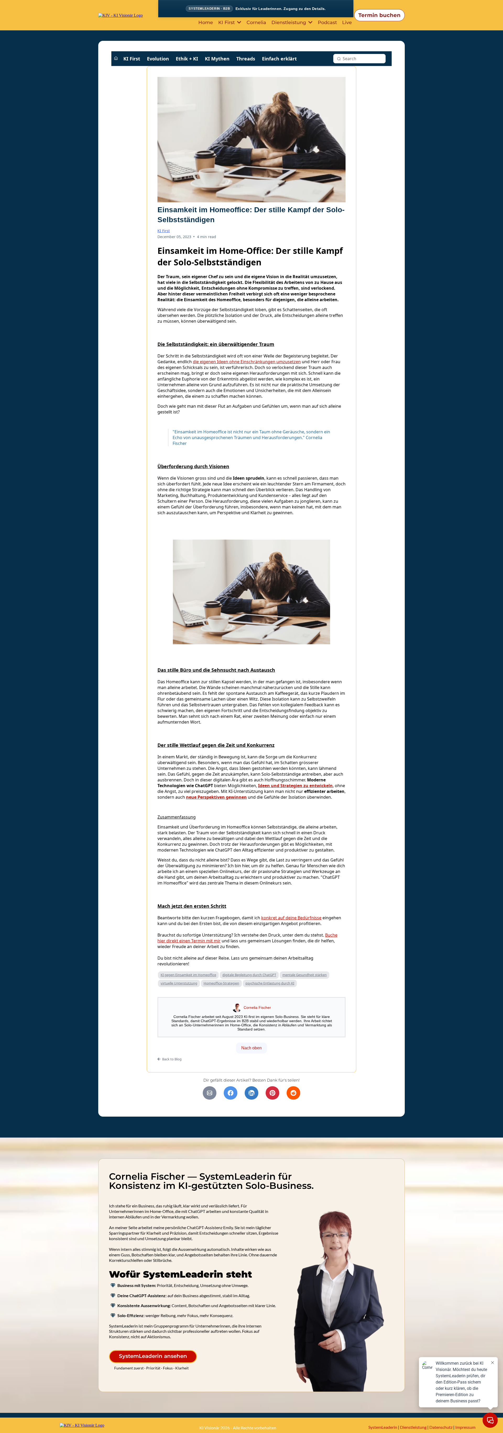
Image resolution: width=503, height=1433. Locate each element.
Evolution (158, 58)
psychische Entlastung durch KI (269, 983)
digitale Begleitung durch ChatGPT (249, 974)
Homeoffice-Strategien (221, 983)
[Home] (116, 58)
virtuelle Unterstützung (179, 983)
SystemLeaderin (382, 1427)
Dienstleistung (413, 1427)
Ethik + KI (187, 58)
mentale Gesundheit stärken (304, 974)
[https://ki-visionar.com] (120, 15)
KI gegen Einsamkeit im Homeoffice (188, 974)
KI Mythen (217, 58)
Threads (245, 58)
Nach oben (251, 1048)
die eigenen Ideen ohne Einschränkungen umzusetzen (247, 362)
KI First (131, 58)
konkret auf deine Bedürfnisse (291, 918)
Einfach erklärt (279, 58)
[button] (238, 22)
